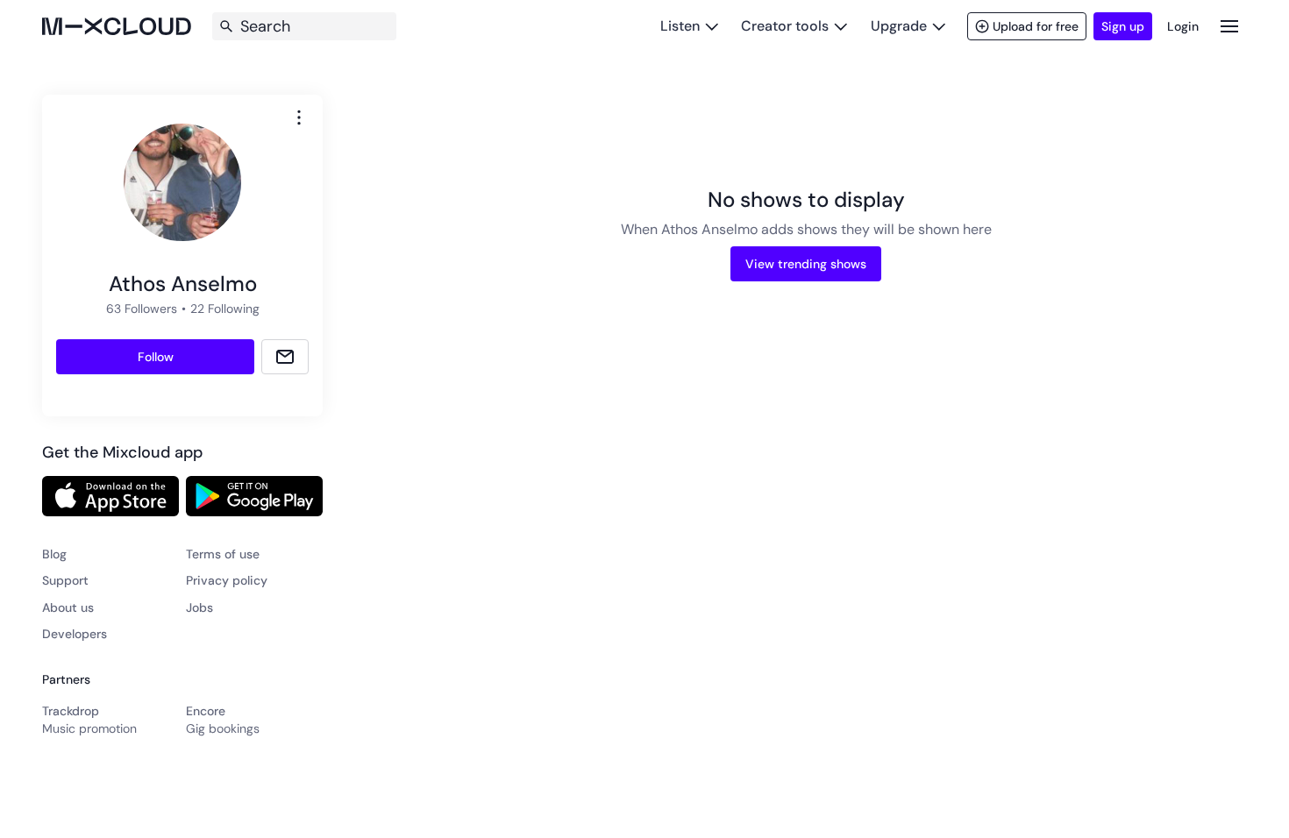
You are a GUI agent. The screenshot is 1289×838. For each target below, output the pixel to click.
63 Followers (141, 308)
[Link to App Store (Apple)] (110, 496)
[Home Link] (116, 26)
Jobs (199, 607)
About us (68, 607)
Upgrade (899, 26)
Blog (54, 554)
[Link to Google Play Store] (254, 496)
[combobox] (299, 117)
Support (65, 580)
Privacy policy (226, 580)
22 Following (225, 308)
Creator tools (785, 26)
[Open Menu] (1229, 26)
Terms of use (223, 554)
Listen (680, 26)
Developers (74, 634)
